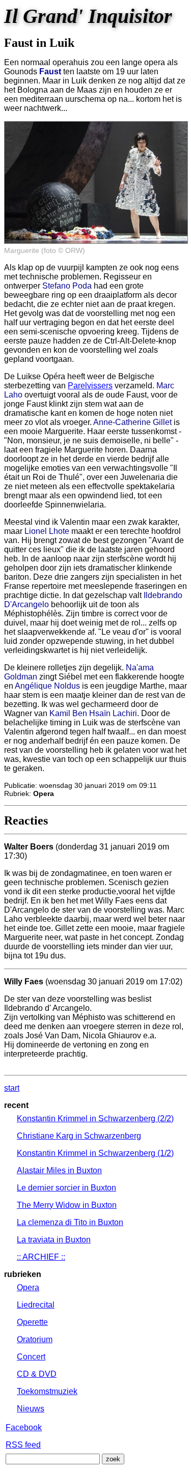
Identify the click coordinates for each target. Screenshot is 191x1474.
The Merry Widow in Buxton (67, 1205)
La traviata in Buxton (54, 1239)
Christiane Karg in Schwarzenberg (79, 1135)
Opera (28, 1287)
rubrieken (22, 1274)
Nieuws (30, 1408)
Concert (31, 1356)
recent (16, 1105)
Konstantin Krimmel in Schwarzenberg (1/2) (95, 1153)
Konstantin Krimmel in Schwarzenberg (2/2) (95, 1118)
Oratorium (34, 1339)
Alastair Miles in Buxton (59, 1170)
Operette (32, 1322)
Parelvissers (90, 385)
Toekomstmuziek (47, 1391)
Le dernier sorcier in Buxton (66, 1187)
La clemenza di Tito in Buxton (70, 1222)
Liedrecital (35, 1304)
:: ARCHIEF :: (41, 1257)
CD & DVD (37, 1374)
